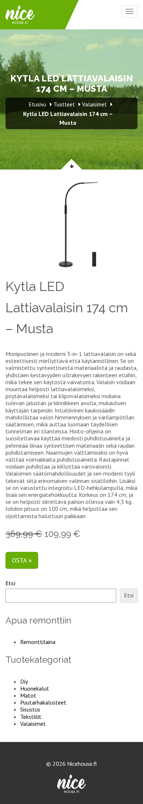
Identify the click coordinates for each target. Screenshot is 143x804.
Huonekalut (34, 688)
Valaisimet (33, 723)
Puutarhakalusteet (43, 702)
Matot (28, 695)
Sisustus (30, 709)
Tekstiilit (30, 716)
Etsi (10, 583)
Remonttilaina (37, 641)
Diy (24, 681)
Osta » (22, 560)
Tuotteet (64, 104)
